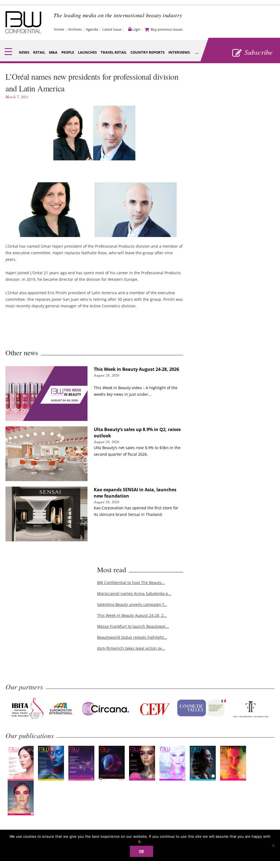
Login (136, 29)
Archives (75, 29)
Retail (39, 52)
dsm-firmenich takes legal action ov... (131, 648)
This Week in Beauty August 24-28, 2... (132, 615)
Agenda (92, 29)
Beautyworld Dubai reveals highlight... (132, 637)
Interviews (179, 52)
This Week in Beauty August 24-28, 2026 (136, 369)
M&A (53, 52)
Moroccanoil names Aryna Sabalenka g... (134, 593)
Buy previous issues (167, 29)
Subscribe (258, 52)
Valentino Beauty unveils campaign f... (132, 604)
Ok (141, 851)
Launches (87, 52)
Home (59, 29)
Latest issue (111, 29)
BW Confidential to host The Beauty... (131, 582)
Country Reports (147, 52)
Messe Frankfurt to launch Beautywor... (133, 626)
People (67, 52)
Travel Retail (114, 52)
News (24, 52)
